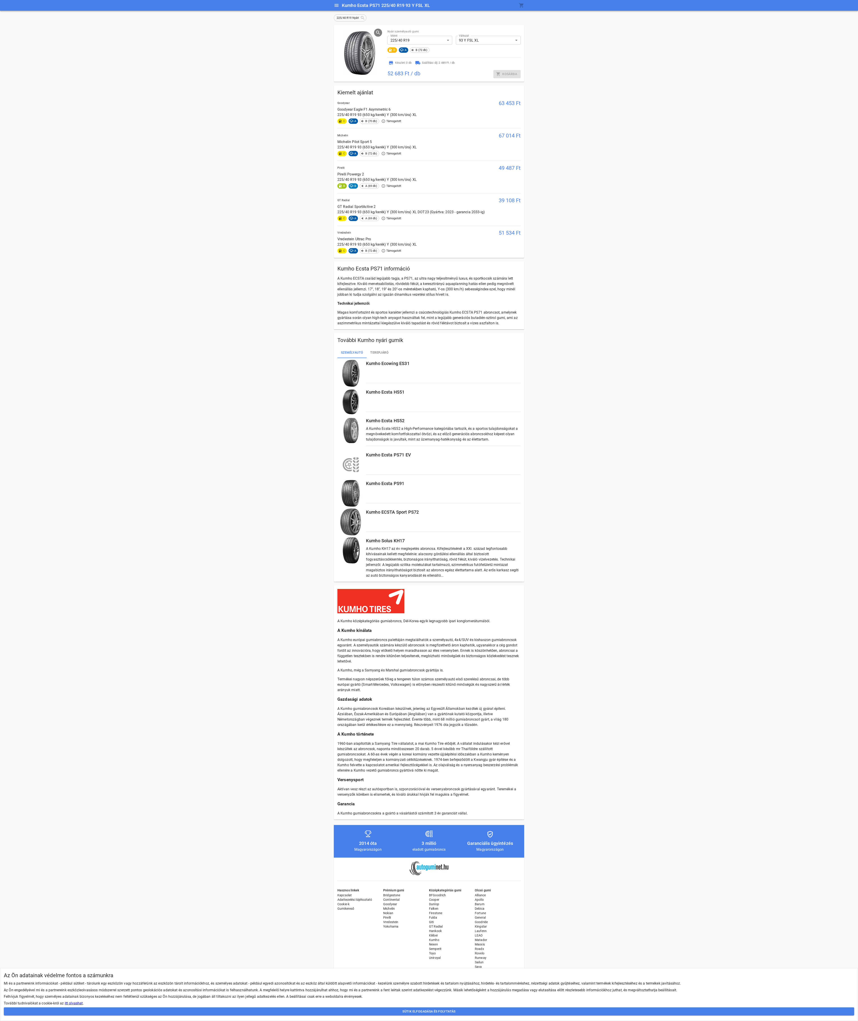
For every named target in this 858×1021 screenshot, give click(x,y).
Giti (431, 922)
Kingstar (481, 926)
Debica (479, 908)
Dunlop (434, 904)
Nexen (433, 944)
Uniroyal (435, 958)
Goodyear (390, 904)
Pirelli (387, 917)
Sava (478, 966)
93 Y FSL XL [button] (469, 40)
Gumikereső (345, 908)
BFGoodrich (437, 895)
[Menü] (336, 5)
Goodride (481, 922)
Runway (480, 958)
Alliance (480, 895)
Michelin (389, 908)
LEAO (479, 935)
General (480, 917)
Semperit (435, 949)
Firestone (435, 913)
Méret (394, 35)
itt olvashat (74, 1003)
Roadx (479, 949)
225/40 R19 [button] (400, 40)
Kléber (433, 935)
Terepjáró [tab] (379, 352)
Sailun (479, 962)
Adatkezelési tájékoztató (354, 899)
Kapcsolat (344, 895)
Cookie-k (343, 904)
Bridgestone (391, 895)
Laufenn (481, 931)
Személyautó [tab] (352, 352)
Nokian (388, 913)
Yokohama (390, 926)
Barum (479, 904)
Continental (391, 899)
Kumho (434, 940)
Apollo (479, 899)
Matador (481, 940)
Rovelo (479, 953)
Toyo (432, 953)
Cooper (434, 899)
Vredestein (390, 922)
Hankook (435, 931)
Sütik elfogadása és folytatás (429, 1011)
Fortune (480, 913)
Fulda (433, 917)
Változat (464, 35)
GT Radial (436, 926)
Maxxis (480, 944)
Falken (433, 908)
